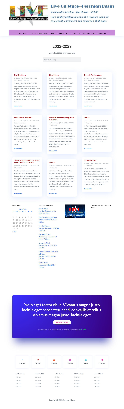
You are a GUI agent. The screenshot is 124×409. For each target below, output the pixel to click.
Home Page (23, 33)
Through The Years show (93, 75)
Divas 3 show (54, 75)
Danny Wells (43, 209)
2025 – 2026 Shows (39, 33)
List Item (18, 377)
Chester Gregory (90, 160)
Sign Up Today (62, 322)
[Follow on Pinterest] (38, 360)
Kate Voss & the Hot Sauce (48, 217)
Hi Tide (86, 118)
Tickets (61, 33)
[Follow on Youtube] (54, 360)
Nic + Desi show (20, 75)
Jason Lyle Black (44, 243)
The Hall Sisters (44, 226)
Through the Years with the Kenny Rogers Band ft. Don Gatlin (26, 161)
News (53, 33)
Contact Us (71, 33)
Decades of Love (44, 234)
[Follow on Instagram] (101, 360)
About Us (101, 33)
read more (18, 106)
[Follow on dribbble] (69, 360)
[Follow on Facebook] (22, 360)
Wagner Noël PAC (87, 33)
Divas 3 (52, 162)
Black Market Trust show (23, 118)
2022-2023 (36, 121)
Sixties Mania (43, 263)
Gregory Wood (20, 78)
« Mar (14, 231)
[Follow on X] (85, 360)
